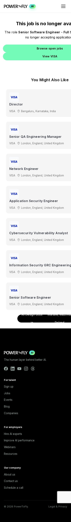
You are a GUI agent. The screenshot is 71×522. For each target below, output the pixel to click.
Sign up (8, 386)
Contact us (11, 481)
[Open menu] (63, 6)
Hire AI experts (13, 433)
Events (8, 399)
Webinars (10, 447)
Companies (11, 413)
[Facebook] (6, 369)
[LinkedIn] (13, 369)
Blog (7, 406)
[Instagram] (26, 369)
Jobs (7, 393)
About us (9, 474)
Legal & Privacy (58, 506)
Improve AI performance (19, 440)
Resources (10, 453)
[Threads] (33, 369)
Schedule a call (13, 487)
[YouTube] (19, 369)
